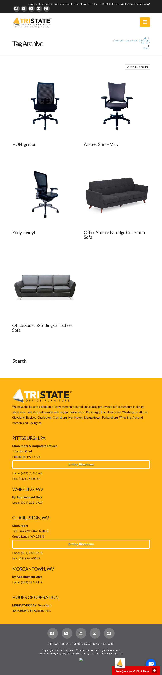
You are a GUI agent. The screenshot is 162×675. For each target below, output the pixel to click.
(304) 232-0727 (32, 502)
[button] (145, 22)
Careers (108, 644)
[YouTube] (39, 9)
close (154, 670)
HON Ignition (24, 144)
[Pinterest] (46, 9)
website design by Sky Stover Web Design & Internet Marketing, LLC (81, 653)
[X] (24, 9)
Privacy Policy (58, 644)
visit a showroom (131, 4)
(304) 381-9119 (32, 582)
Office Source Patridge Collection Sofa (114, 235)
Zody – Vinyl (23, 232)
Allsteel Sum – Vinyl (101, 144)
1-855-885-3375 (108, 4)
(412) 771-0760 (32, 473)
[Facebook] (16, 9)
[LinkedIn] (31, 9)
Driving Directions (81, 464)
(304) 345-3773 (32, 553)
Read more (45, 131)
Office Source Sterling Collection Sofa (42, 328)
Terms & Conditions (85, 644)
